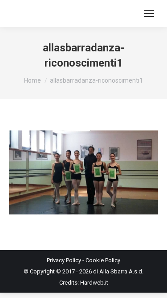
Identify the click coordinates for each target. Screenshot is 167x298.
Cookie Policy (103, 260)
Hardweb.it (94, 282)
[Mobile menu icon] (149, 13)
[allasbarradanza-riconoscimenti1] (83, 172)
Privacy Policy (64, 260)
